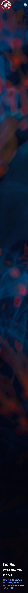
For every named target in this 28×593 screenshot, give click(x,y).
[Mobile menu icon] (25, 5)
